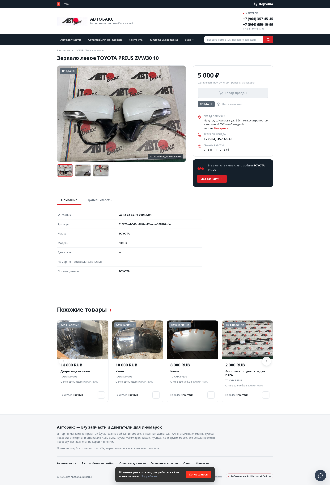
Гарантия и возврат (164, 463)
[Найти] (268, 39)
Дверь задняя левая (76, 371)
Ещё (188, 40)
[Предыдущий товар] (63, 361)
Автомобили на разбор (105, 40)
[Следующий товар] (266, 361)
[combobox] (233, 39)
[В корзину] (101, 395)
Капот (120, 371)
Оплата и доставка (164, 40)
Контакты (136, 40)
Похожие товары (84, 309)
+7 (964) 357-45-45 (258, 18)
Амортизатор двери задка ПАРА (245, 373)
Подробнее (149, 476)
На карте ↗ (221, 128)
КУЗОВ (79, 50)
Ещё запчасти (210, 179)
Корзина (266, 4)
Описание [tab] (69, 200)
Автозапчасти (70, 40)
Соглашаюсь (198, 474)
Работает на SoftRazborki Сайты (251, 476)
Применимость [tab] (99, 200)
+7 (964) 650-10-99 (258, 24)
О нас (187, 463)
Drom (63, 4)
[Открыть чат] (320, 475)
